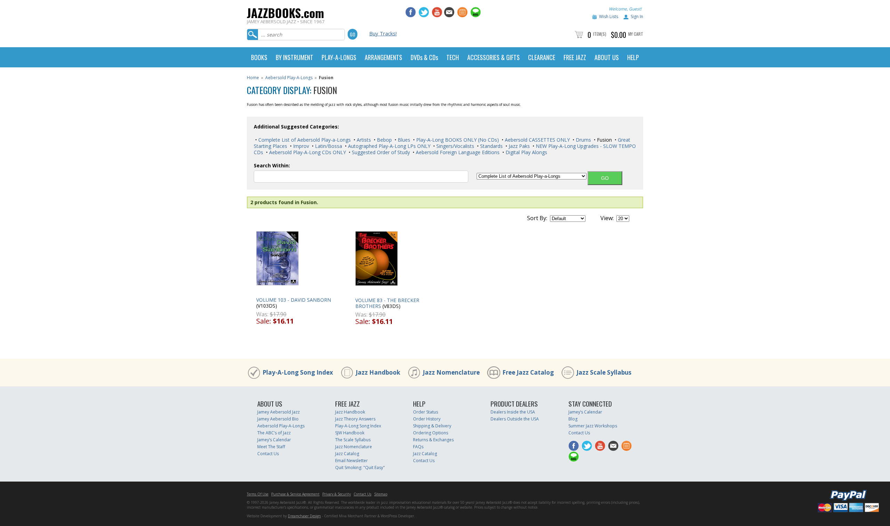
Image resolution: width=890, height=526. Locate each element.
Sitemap (380, 494)
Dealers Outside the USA (515, 419)
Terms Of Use (257, 494)
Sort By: (537, 218)
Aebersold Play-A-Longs (289, 78)
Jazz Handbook (378, 372)
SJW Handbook (349, 433)
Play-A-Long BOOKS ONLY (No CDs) (457, 139)
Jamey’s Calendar (274, 440)
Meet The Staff (271, 447)
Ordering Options (430, 433)
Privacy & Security (336, 494)
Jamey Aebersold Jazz (278, 412)
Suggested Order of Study (380, 152)
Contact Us (268, 454)
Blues (403, 139)
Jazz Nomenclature (451, 372)
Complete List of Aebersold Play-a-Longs (304, 139)
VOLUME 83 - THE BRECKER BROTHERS (387, 303)
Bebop (383, 139)
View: (607, 218)
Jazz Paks (518, 146)
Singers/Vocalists (454, 146)
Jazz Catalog (347, 454)
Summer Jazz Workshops (592, 426)
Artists (363, 139)
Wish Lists (608, 16)
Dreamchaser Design (304, 516)
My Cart (635, 34)
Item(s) (599, 34)
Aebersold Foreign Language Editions (457, 152)
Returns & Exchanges (433, 440)
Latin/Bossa (328, 146)
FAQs (418, 447)
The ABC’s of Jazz (274, 433)
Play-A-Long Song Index (297, 372)
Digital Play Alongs (525, 152)
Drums (582, 139)
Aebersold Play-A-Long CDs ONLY (307, 152)
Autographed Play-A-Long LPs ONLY (388, 146)
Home (253, 78)
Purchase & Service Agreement (295, 494)
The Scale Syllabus (353, 440)
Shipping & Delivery (432, 426)
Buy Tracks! (383, 33)
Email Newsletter (351, 461)
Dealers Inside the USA (513, 412)
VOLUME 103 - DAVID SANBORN (293, 300)
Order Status (425, 412)
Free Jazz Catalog (528, 372)
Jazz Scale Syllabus (603, 372)
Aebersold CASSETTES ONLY (536, 139)
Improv (300, 146)
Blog (572, 419)
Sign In (637, 16)
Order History (426, 419)
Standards (491, 146)
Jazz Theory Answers (355, 419)
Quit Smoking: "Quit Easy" (360, 467)
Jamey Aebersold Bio (278, 419)
